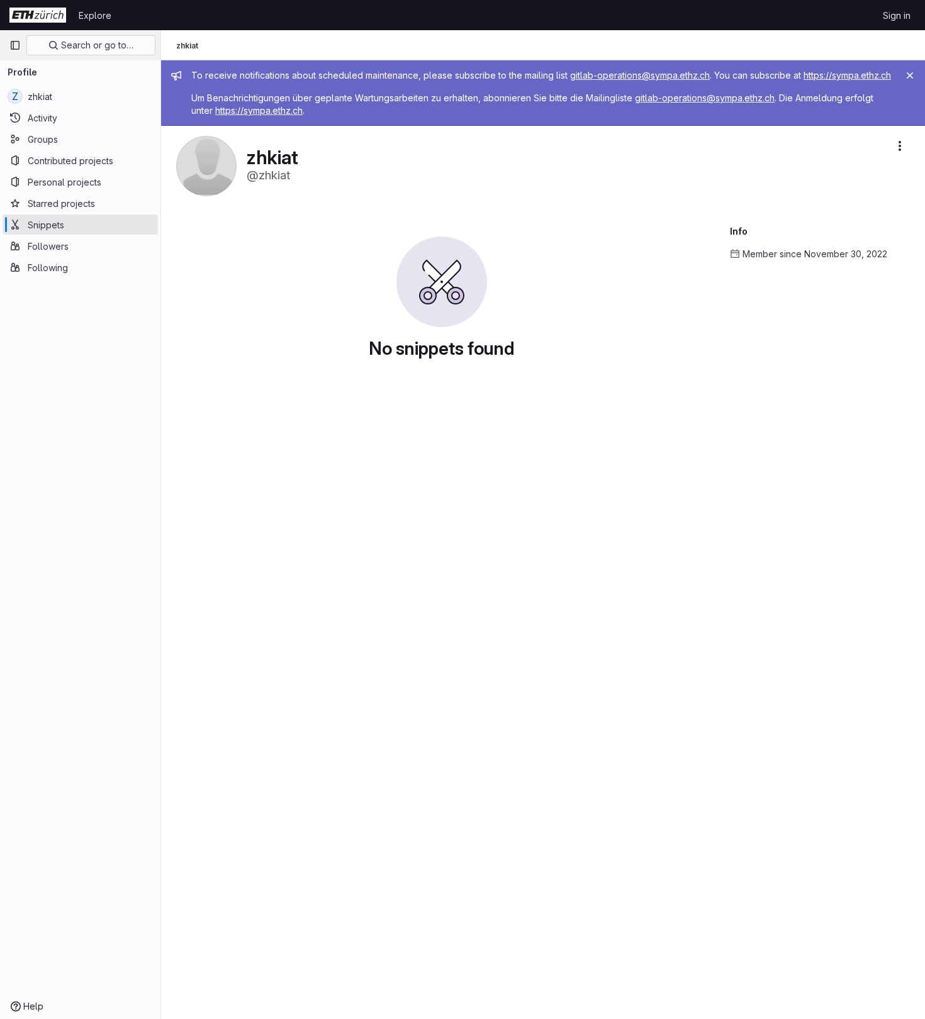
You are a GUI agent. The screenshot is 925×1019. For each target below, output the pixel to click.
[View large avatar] (206, 165)
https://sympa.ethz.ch (847, 75)
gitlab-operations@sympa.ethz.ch (640, 75)
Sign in (897, 15)
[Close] (909, 75)
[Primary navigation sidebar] (15, 45)
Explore (95, 15)
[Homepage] (38, 15)
